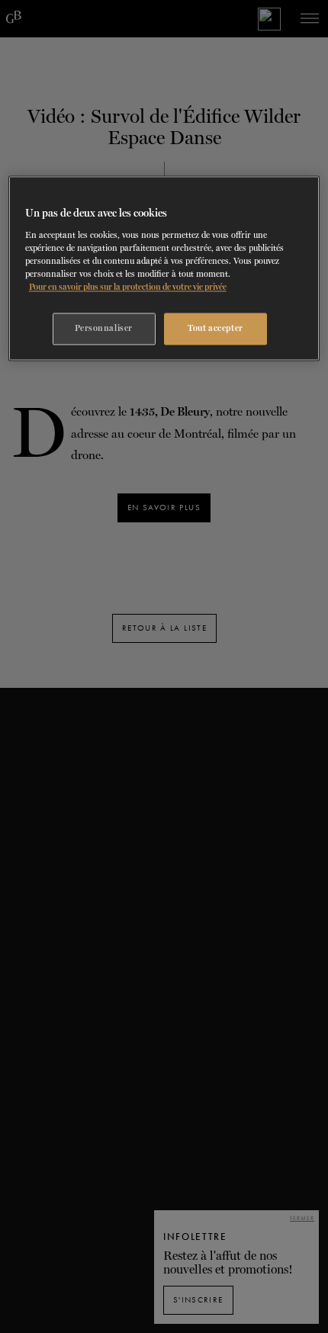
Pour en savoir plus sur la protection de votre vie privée (128, 286)
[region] (164, 268)
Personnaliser (103, 328)
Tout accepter (215, 328)
